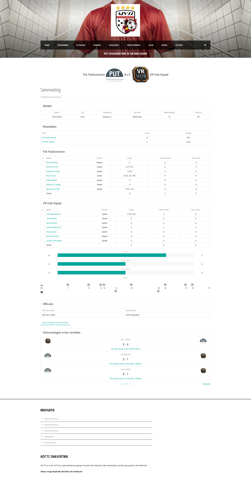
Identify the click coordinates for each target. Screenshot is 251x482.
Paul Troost (51, 176)
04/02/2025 (125, 369)
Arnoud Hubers (52, 236)
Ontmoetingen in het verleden (55, 322)
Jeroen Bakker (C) (53, 227)
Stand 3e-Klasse (51, 430)
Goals (129, 158)
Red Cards (196, 158)
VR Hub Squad (48, 142)
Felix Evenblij (51, 180)
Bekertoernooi (133, 45)
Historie (179, 45)
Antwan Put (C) (52, 167)
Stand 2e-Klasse (51, 424)
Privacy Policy (50, 442)
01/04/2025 (125, 355)
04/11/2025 (125, 340)
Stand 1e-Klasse (51, 418)
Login (150, 45)
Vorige (43, 384)
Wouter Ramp (52, 162)
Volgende (206, 384)
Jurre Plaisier (51, 218)
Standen (97, 45)
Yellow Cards (165, 158)
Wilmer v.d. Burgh (53, 184)
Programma (63, 45)
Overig (164, 45)
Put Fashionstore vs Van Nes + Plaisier (125, 364)
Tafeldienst (114, 45)
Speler (48, 158)
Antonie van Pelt (53, 189)
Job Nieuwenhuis (53, 214)
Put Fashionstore (49, 137)
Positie (99, 158)
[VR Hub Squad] (41, 292)
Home (47, 45)
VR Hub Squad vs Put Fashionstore (125, 349)
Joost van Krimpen (54, 241)
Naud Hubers (51, 223)
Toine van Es (51, 232)
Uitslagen (80, 45)
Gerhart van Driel (53, 171)
